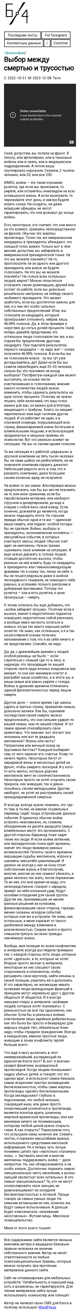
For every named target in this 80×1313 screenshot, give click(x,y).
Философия (15, 53)
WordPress (47, 1307)
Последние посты (23, 35)
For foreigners (56, 35)
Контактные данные (24, 43)
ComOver (61, 43)
